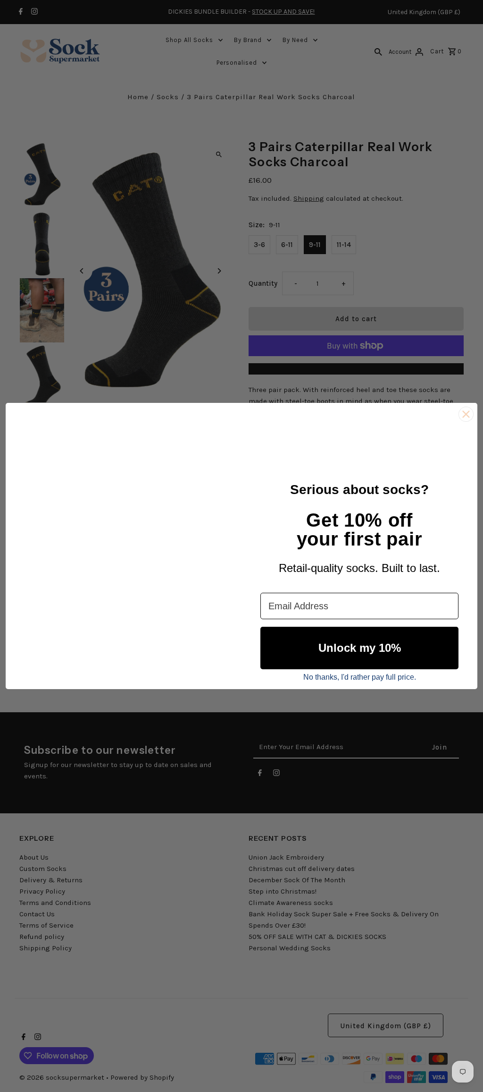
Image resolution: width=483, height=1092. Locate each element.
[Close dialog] (466, 414)
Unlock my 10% (359, 647)
